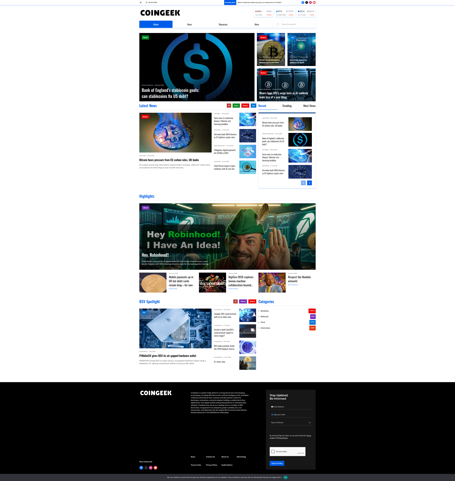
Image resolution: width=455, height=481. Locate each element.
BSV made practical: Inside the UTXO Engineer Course (224, 347)
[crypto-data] (263, 13)
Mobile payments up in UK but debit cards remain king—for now (181, 281)
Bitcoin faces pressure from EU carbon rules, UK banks (169, 160)
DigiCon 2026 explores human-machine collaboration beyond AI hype (240, 281)
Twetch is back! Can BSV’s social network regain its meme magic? (224, 332)
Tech (292, 37)
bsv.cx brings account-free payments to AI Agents (298, 61)
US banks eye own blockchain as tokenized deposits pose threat (269, 61)
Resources (223, 24)
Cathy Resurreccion (219, 145)
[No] (452, 477)
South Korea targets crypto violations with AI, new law (224, 167)
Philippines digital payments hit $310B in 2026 (225, 152)
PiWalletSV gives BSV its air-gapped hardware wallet (167, 356)
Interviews (265, 328)
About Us (225, 457)
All (229, 105)
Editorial (145, 207)
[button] (303, 183)
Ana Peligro (217, 113)
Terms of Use (196, 465)
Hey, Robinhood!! (155, 255)
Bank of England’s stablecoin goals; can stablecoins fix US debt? (260, 2)
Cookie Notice (226, 465)
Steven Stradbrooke (147, 85)
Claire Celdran (234, 288)
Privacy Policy (211, 465)
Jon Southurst (294, 57)
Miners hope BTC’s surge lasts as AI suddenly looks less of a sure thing (283, 95)
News (189, 24)
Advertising (241, 457)
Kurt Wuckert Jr (294, 284)
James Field (142, 155)
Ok (285, 477)
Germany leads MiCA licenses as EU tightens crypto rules (225, 136)
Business (263, 37)
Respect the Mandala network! (299, 279)
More (257, 24)
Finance (145, 37)
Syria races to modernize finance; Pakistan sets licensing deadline (223, 121)
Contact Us (210, 457)
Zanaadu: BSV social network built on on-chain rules (225, 315)
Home (155, 24)
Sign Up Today (277, 463)
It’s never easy (219, 361)
